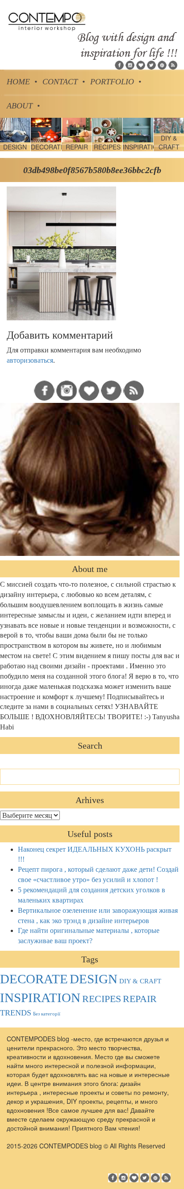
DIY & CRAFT (140, 981)
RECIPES (101, 999)
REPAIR (140, 999)
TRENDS (15, 1012)
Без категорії (46, 1013)
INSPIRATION (40, 997)
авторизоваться (30, 360)
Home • (22, 81)
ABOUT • (23, 105)
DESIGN (93, 979)
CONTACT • (63, 81)
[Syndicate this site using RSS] (172, 64)
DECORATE (34, 979)
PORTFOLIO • (115, 81)
